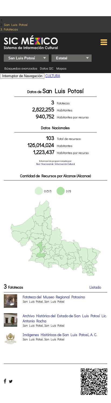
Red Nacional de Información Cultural (55, 163)
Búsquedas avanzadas (20, 68)
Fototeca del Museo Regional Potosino (54, 296)
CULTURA (52, 75)
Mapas (61, 68)
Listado (95, 287)
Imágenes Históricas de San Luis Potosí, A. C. (60, 334)
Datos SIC (47, 68)
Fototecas (11, 29)
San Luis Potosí (15, 24)
